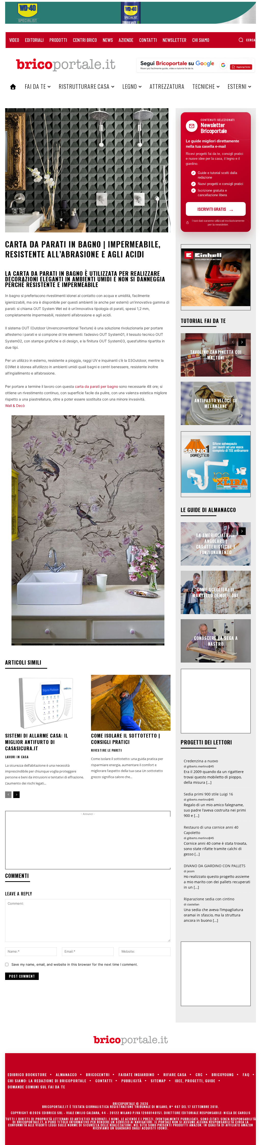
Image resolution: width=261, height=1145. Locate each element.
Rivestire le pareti (106, 750)
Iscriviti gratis (212, 208)
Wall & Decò (15, 405)
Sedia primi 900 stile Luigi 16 (208, 794)
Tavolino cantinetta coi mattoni (216, 354)
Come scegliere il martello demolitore (215, 592)
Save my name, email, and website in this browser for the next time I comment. (74, 964)
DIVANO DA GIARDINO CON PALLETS (214, 865)
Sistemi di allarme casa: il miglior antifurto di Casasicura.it (36, 742)
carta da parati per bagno (96, 386)
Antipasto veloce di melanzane (215, 403)
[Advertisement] (95, 842)
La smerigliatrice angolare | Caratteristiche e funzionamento (216, 543)
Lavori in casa (17, 756)
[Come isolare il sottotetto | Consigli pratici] (131, 703)
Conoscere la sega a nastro (216, 641)
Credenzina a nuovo (201, 760)
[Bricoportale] (65, 65)
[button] (246, 39)
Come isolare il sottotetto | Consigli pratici (125, 738)
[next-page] (16, 794)
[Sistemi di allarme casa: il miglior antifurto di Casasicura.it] (45, 703)
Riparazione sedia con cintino (209, 899)
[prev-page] (8, 794)
